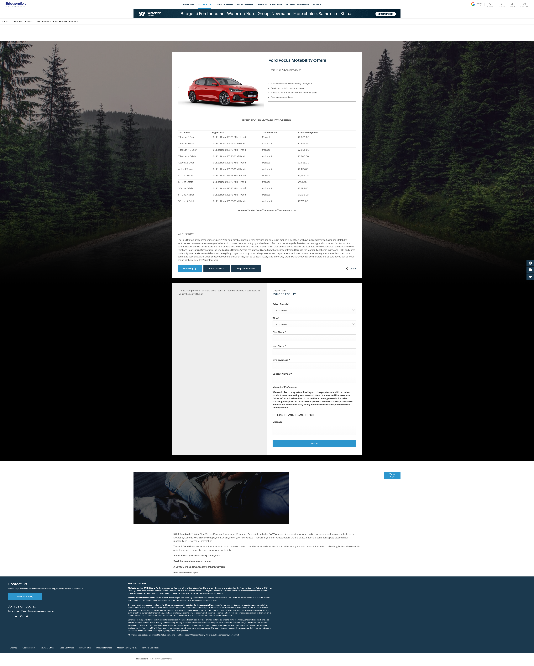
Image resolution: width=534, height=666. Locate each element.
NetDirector (141, 658)
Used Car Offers (67, 647)
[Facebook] (10, 616)
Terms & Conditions (150, 647)
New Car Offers (47, 647)
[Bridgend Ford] (16, 4)
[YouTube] (27, 616)
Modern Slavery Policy (127, 647)
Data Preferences (104, 647)
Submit (314, 443)
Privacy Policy (85, 647)
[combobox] (314, 310)
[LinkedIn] (15, 616)
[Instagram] (21, 616)
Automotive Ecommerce (161, 658)
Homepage (29, 21)
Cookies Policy (29, 647)
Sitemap (13, 647)
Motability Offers (44, 21)
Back (6, 21)
